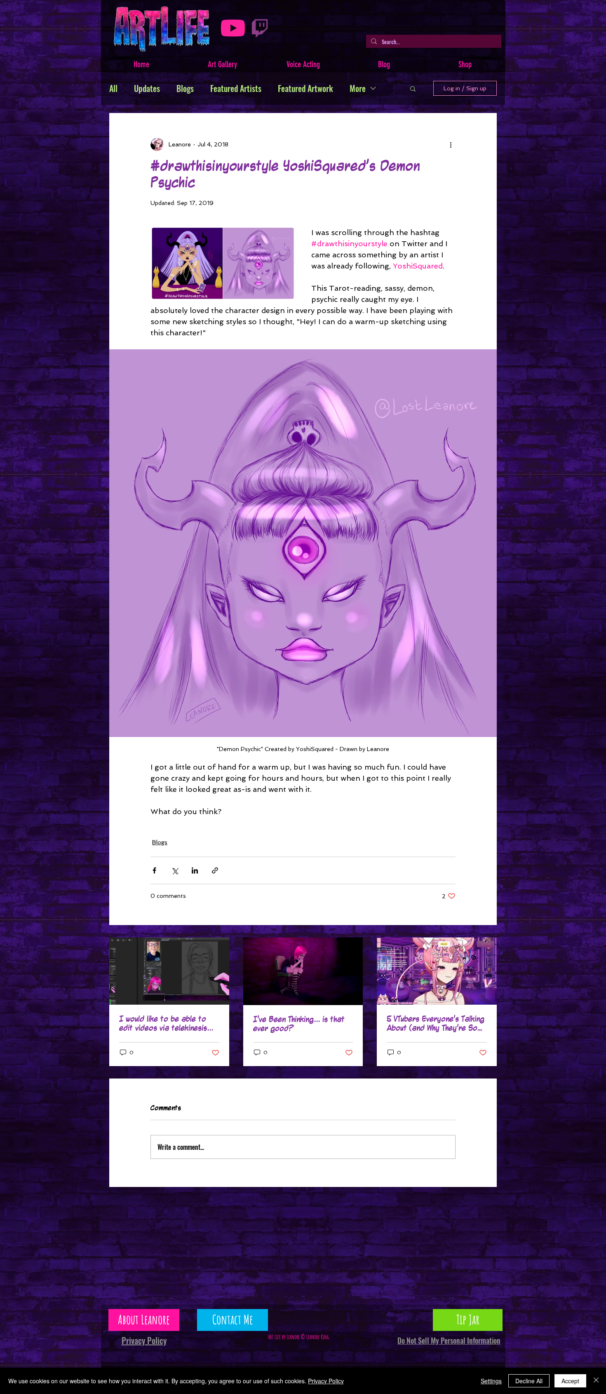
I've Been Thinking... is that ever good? (299, 1024)
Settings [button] (491, 1381)
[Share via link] (215, 870)
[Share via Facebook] (154, 870)
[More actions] (451, 144)
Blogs (185, 88)
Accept (570, 1381)
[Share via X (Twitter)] (175, 870)
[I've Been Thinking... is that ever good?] (303, 971)
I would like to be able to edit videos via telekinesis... (166, 1024)
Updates (147, 88)
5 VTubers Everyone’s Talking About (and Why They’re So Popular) (435, 1024)
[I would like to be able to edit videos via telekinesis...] (169, 971)
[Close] (596, 1380)
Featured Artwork (305, 88)
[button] (413, 88)
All (113, 88)
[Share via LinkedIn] (195, 870)
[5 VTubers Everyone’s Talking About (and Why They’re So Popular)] (437, 971)
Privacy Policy (326, 1381)
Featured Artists (235, 88)
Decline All (529, 1381)
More (358, 88)
